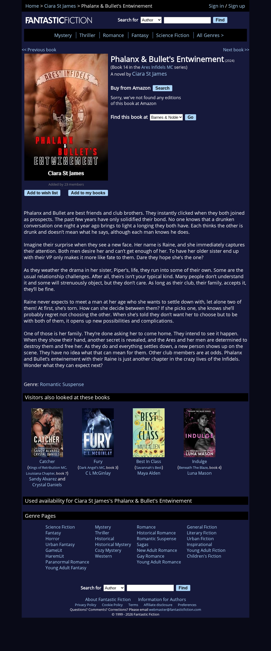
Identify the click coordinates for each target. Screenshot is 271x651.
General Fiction (202, 527)
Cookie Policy (112, 604)
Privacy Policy (85, 604)
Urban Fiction (200, 539)
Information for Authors (162, 599)
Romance (113, 35)
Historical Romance (156, 533)
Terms (133, 604)
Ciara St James (149, 73)
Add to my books (88, 192)
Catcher (47, 461)
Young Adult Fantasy (66, 568)
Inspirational (199, 544)
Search (162, 88)
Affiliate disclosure (158, 604)
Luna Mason (199, 473)
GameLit (54, 550)
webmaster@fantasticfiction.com (175, 609)
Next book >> (236, 50)
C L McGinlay (98, 473)
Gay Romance (150, 556)
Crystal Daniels (47, 485)
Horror (53, 539)
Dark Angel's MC (92, 467)
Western (103, 556)
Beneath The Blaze (193, 467)
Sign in (216, 6)
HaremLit (55, 556)
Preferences (187, 604)
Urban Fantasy (60, 544)
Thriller (87, 35)
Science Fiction (172, 35)
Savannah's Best (149, 467)
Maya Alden (148, 473)
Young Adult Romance (159, 562)
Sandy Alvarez (43, 479)
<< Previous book (39, 50)
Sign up (236, 6)
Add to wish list (42, 192)
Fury (98, 461)
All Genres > (211, 35)
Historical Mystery (113, 544)
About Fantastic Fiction (108, 599)
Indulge (199, 461)
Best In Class (148, 461)
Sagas (142, 544)
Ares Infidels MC (157, 67)
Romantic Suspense (62, 384)
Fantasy (140, 35)
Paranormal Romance (67, 562)
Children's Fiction (204, 556)
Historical (104, 539)
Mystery (63, 35)
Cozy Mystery (108, 550)
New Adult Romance (157, 550)
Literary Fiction (201, 533)
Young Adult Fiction (206, 550)
